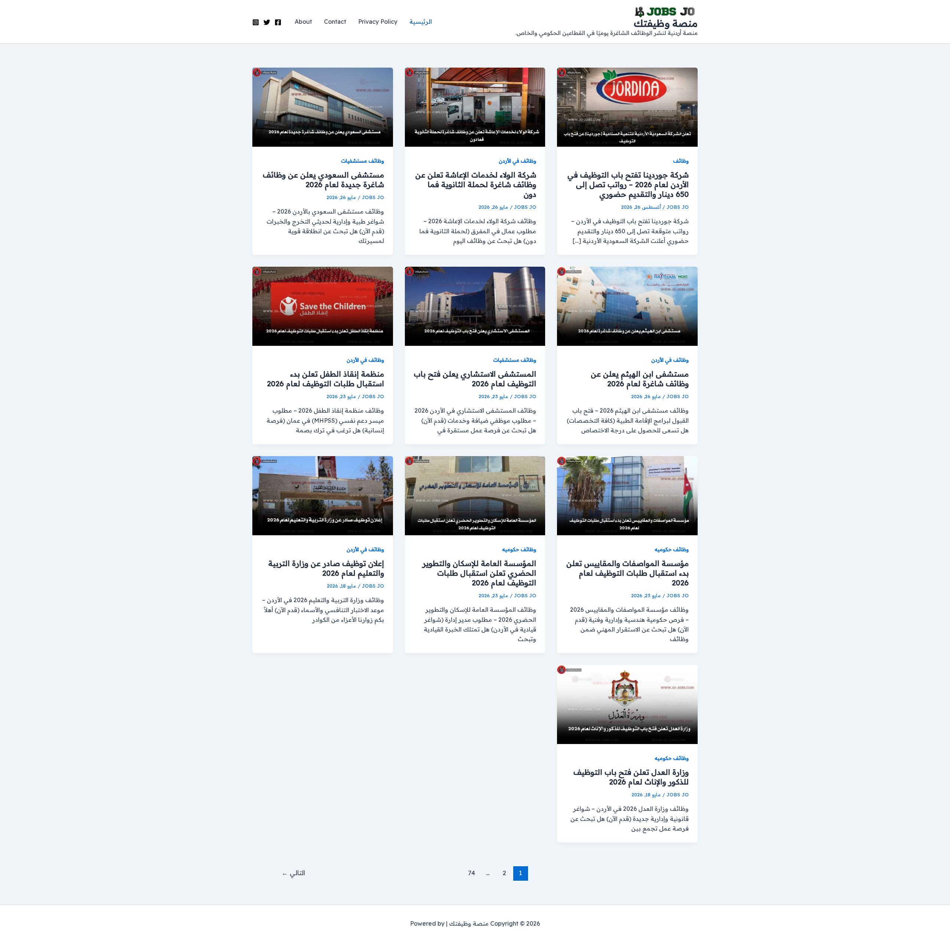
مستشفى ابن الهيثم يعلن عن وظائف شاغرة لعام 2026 (640, 378)
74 (471, 873)
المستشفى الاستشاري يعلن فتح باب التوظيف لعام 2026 (475, 378)
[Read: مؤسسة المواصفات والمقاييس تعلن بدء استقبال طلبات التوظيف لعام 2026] (627, 494)
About (303, 21)
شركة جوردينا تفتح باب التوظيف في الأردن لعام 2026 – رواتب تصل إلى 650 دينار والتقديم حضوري (628, 184)
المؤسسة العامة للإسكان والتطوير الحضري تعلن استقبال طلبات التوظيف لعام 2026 (479, 573)
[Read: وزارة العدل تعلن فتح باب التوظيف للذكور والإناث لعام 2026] (627, 703)
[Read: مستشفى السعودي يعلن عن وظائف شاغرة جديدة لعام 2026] (322, 106)
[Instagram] (255, 22)
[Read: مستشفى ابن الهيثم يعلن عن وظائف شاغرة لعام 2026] (627, 305)
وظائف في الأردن (517, 160)
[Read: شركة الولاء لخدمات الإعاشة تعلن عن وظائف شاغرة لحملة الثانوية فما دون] (475, 106)
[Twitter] (266, 22)
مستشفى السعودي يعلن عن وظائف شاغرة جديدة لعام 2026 (323, 179)
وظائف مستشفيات (362, 160)
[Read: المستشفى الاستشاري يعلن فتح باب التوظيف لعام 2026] (475, 305)
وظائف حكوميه (672, 549)
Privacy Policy (377, 21)
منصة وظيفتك (666, 23)
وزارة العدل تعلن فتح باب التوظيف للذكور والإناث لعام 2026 (631, 776)
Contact (335, 21)
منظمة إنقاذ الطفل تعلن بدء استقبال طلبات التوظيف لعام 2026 (325, 378)
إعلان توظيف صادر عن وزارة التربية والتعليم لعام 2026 (326, 568)
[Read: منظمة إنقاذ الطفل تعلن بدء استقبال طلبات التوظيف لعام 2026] (322, 305)
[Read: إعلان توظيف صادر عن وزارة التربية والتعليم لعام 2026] (322, 494)
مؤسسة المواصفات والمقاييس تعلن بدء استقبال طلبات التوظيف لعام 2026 (627, 573)
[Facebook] (278, 22)
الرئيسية (420, 21)
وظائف (681, 160)
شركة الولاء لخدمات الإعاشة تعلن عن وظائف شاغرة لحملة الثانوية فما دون (475, 184)
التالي (293, 873)
